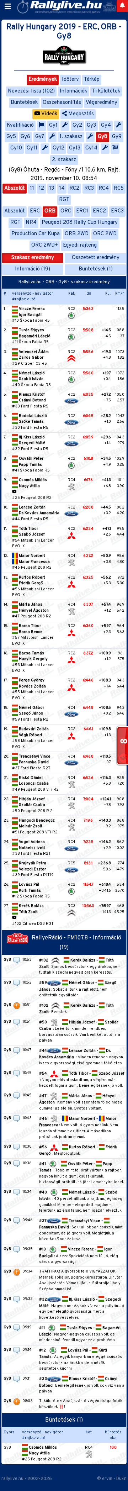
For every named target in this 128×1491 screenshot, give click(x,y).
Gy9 (117, 136)
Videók (48, 114)
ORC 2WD (105, 234)
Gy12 (58, 148)
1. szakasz (70, 136)
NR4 (31, 222)
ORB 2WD (77, 234)
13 (51, 188)
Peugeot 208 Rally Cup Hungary (80, 222)
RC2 (74, 188)
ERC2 (99, 211)
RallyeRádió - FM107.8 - (62, 938)
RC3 (89, 188)
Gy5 (11, 136)
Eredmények (42, 79)
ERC (35, 211)
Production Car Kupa (35, 234)
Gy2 (77, 125)
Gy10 (16, 148)
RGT (64, 199)
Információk (73, 91)
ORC (65, 211)
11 (32, 188)
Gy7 (39, 136)
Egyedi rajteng (80, 245)
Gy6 (25, 136)
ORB (49, 211)
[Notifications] (122, 6)
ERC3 (117, 211)
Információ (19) (32, 269)
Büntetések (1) (96, 269)
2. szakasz (64, 160)
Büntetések (24, 102)
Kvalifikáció (20, 125)
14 (62, 188)
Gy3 (91, 125)
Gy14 (91, 148)
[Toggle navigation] (8, 6)
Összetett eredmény (95, 257)
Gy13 (74, 148)
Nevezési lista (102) (31, 91)
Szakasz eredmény (32, 257)
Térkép (92, 79)
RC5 (119, 188)
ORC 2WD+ (44, 245)
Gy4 (106, 125)
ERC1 (82, 211)
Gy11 (32, 148)
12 (41, 188)
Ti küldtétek (106, 91)
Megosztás (80, 114)
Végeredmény (101, 102)
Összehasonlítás (62, 102)
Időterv (70, 79)
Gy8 (102, 136)
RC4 (103, 188)
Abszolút (14, 188)
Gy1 (53, 125)
